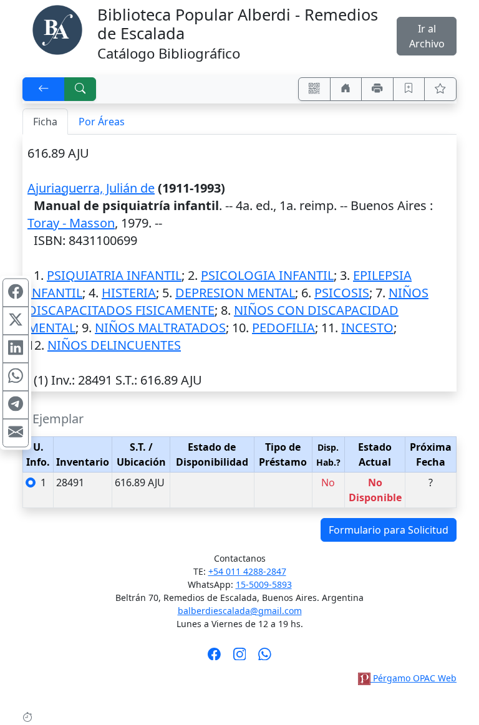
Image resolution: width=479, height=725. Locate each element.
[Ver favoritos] (440, 89)
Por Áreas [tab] (102, 121)
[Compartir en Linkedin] (15, 348)
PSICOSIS (341, 292)
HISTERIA (129, 292)
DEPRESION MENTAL (235, 292)
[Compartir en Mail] (15, 432)
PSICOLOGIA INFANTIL (267, 275)
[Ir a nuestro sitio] (346, 89)
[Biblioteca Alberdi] (57, 29)
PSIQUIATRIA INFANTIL (114, 275)
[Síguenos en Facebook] (214, 658)
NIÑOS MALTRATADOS (160, 327)
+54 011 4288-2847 (247, 571)
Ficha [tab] (45, 121)
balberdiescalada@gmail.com (240, 611)
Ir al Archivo (427, 36)
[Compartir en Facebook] (15, 292)
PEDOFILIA (283, 327)
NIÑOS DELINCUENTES (114, 345)
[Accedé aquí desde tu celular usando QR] (314, 89)
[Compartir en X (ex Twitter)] (15, 320)
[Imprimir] (377, 89)
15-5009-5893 (264, 584)
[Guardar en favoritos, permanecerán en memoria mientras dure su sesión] (409, 89)
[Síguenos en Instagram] (240, 658)
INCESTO (367, 327)
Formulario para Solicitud (388, 530)
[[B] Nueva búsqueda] (80, 89)
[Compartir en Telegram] (15, 404)
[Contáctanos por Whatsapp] (265, 658)
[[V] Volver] (43, 89)
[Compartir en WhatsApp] (15, 376)
